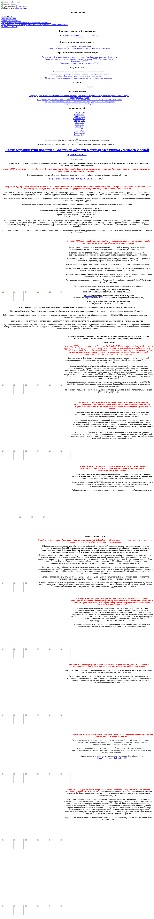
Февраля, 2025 (79, 133)
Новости (13, 4)
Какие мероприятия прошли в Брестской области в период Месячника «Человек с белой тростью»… (77, 152)
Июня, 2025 (79, 125)
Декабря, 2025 (79, 113)
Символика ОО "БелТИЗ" (11, 21)
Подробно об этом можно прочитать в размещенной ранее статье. (77, 179)
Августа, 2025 (79, 121)
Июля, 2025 (79, 123)
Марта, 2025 (79, 131)
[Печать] (79, 159)
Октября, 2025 (79, 117)
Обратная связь (21, 8)
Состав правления (8, 17)
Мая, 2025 (79, 127)
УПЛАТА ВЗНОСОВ (9, 27)
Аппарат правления (8, 19)
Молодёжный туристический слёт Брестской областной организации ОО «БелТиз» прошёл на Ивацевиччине (79, 100)
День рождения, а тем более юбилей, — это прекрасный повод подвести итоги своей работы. (79, 102)
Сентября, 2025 (79, 119)
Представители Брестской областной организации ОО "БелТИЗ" (26, 23)
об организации (21, 6)
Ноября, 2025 (79, 115)
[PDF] (73, 159)
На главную (16, 2)
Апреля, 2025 (79, 129)
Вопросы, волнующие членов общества (79, 104)
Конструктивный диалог (79, 98)
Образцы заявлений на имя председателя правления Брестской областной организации (34, 25)
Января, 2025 (79, 135)
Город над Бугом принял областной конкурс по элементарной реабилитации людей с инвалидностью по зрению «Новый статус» (79, 96)
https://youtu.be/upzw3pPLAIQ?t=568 (112, 758)
